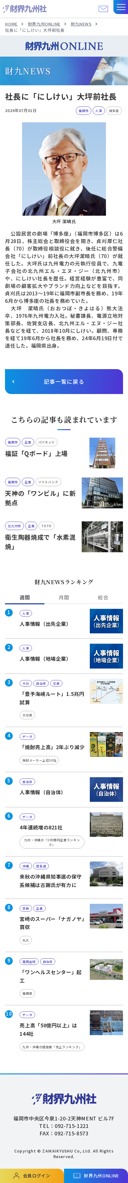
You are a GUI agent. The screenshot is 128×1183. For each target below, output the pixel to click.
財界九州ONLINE (44, 24)
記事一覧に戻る (64, 381)
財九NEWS (81, 24)
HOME (11, 24)
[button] (120, 7)
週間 (25, 597)
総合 (103, 597)
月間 (64, 597)
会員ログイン (36, 1175)
